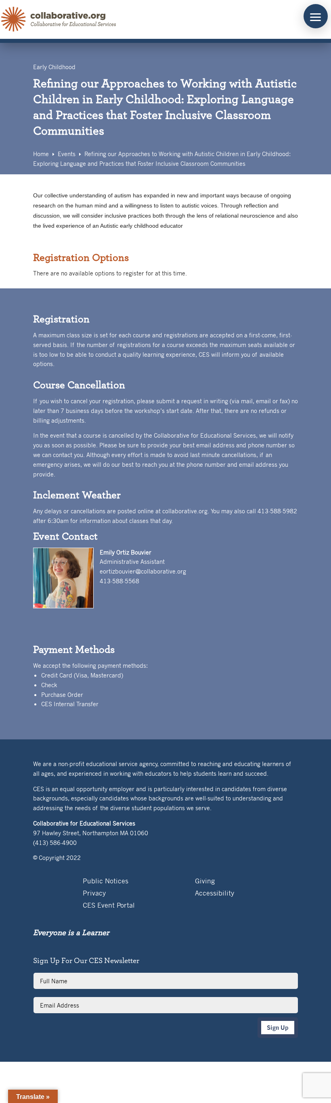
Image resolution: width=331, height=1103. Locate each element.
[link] (59, 19)
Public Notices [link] (105, 881)
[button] (316, 16)
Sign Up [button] (278, 1027)
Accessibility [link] (214, 893)
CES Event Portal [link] (109, 905)
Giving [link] (205, 881)
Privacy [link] (94, 893)
